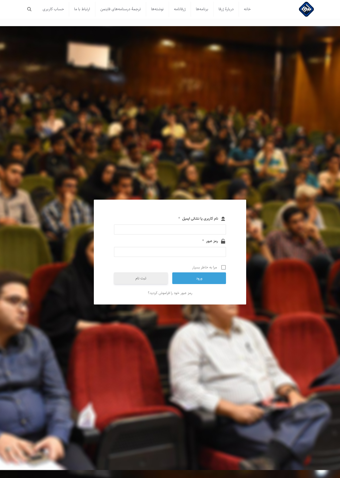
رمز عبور (210, 241)
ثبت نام (140, 278)
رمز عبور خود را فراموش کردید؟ (170, 293)
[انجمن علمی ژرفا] (306, 9)
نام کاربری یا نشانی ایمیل (198, 218)
